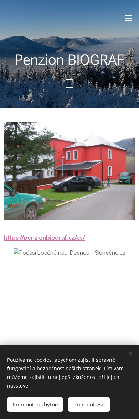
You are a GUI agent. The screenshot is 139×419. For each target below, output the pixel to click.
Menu (128, 18)
